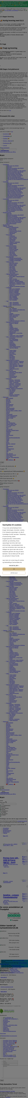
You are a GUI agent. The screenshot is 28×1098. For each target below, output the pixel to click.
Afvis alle (14, 573)
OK (14, 569)
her (21, 562)
